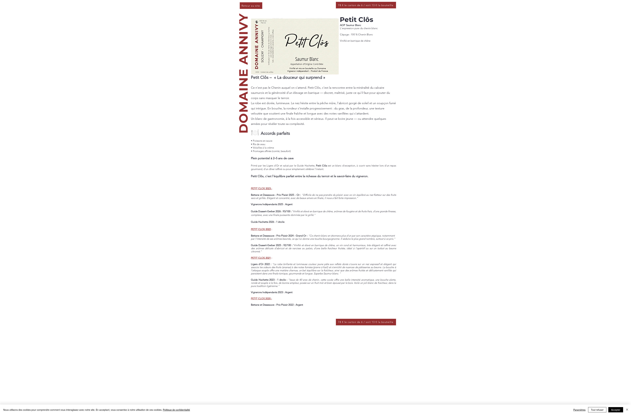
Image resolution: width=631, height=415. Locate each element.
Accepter (615, 409)
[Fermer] (627, 409)
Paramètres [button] (579, 409)
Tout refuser (597, 409)
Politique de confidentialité (176, 409)
